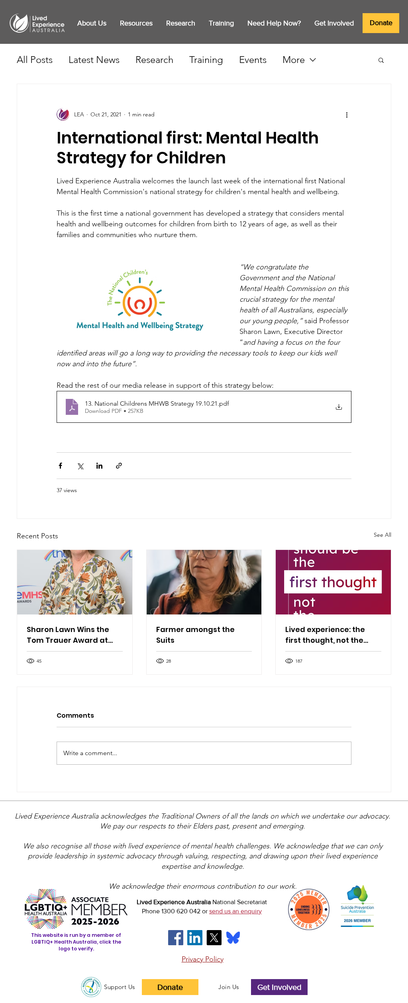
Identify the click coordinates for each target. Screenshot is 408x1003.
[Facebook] (175, 937)
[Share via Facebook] (60, 465)
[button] (92, 23)
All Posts (35, 59)
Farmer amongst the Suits (195, 634)
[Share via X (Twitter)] (80, 465)
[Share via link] (119, 465)
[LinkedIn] (194, 937)
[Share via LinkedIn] (99, 465)
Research (154, 59)
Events (253, 59)
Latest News (94, 59)
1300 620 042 (180, 911)
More (293, 59)
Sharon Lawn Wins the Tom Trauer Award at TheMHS (68, 635)
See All (382, 534)
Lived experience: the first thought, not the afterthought (325, 635)
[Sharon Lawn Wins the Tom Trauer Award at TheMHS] (74, 582)
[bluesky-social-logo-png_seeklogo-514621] (233, 937)
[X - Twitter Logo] (214, 937)
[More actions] (346, 114)
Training (206, 59)
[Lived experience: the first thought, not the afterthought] (333, 582)
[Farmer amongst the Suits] (204, 582)
